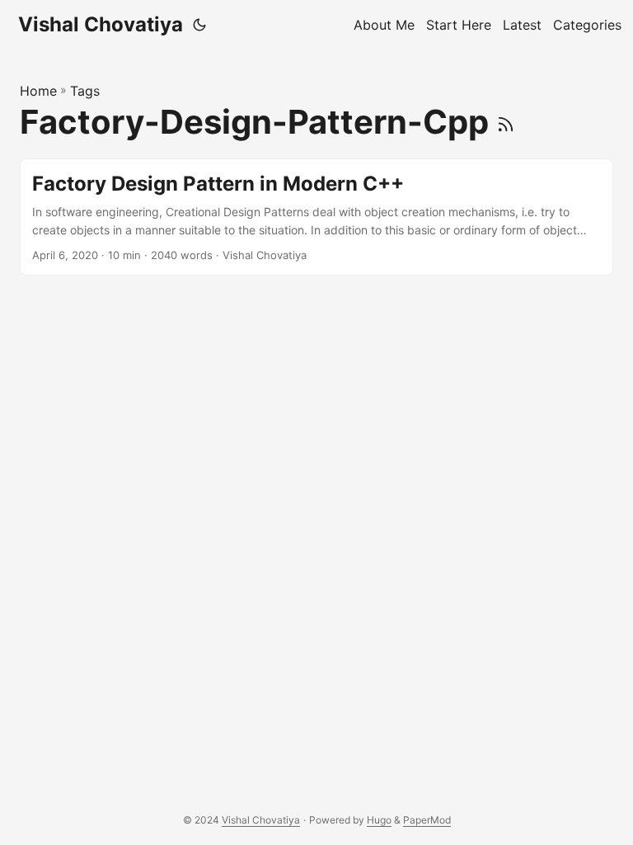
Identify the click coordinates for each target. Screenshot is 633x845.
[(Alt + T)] (199, 25)
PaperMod (427, 820)
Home (38, 91)
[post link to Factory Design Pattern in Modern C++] (316, 217)
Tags (85, 91)
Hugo (379, 820)
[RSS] (505, 121)
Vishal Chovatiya (100, 24)
